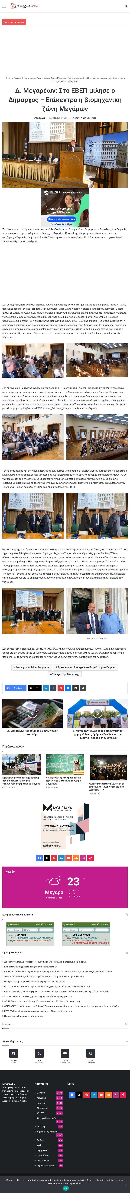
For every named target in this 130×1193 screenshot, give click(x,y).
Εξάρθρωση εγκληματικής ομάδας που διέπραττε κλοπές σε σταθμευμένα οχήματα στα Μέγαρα (21, 780)
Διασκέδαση (43, 1155)
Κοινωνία (41, 1098)
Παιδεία (40, 1140)
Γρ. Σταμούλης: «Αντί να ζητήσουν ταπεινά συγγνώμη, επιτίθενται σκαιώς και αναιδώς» (47, 986)
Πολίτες (41, 1126)
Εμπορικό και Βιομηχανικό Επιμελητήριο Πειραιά (86, 667)
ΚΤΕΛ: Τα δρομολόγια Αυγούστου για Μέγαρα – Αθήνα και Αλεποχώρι (38, 1011)
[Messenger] (68, 688)
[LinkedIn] (46, 688)
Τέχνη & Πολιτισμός (46, 1118)
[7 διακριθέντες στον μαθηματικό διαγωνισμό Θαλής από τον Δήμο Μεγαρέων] (65, 764)
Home (10, 78)
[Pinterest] (61, 688)
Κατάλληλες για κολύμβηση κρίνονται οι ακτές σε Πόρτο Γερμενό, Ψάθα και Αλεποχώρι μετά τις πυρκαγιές (56, 991)
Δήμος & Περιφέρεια (25, 78)
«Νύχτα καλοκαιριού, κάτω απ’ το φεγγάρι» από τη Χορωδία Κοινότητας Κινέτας (44, 976)
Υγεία (39, 1145)
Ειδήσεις (41, 1092)
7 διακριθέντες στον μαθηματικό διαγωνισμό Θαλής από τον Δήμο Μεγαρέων (63, 780)
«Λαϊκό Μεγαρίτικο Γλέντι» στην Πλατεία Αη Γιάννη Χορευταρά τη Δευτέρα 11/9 (106, 786)
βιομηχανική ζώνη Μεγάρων (32, 667)
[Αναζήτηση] (126, 7)
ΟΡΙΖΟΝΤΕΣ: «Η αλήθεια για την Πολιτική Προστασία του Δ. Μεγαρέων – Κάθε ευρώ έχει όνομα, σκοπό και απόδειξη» (61, 1006)
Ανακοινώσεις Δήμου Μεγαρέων (52, 78)
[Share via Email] (75, 688)
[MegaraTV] (25, 6)
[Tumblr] (53, 688)
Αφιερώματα (43, 1160)
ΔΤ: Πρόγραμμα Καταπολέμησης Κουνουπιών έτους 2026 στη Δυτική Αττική (42, 1001)
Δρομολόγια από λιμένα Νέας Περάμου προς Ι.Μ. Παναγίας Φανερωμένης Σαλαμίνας (46, 961)
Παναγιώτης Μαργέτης (65, 674)
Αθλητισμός (43, 1108)
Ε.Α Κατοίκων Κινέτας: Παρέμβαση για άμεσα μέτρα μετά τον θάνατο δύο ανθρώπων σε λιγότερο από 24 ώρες (58, 971)
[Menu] (4, 7)
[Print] (83, 688)
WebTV (40, 1113)
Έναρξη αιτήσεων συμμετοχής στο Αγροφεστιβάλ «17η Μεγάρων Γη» (38, 996)
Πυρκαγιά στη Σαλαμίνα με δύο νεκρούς (23, 1016)
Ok (65, 1188)
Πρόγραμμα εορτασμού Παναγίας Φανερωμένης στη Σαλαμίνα (34, 981)
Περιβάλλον (43, 1150)
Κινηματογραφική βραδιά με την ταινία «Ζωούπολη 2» (30, 966)
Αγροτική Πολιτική (46, 1165)
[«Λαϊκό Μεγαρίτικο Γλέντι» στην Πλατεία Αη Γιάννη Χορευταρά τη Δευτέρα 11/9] (108, 767)
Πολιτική (41, 1103)
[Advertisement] (65, 52)
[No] (126, 1184)
